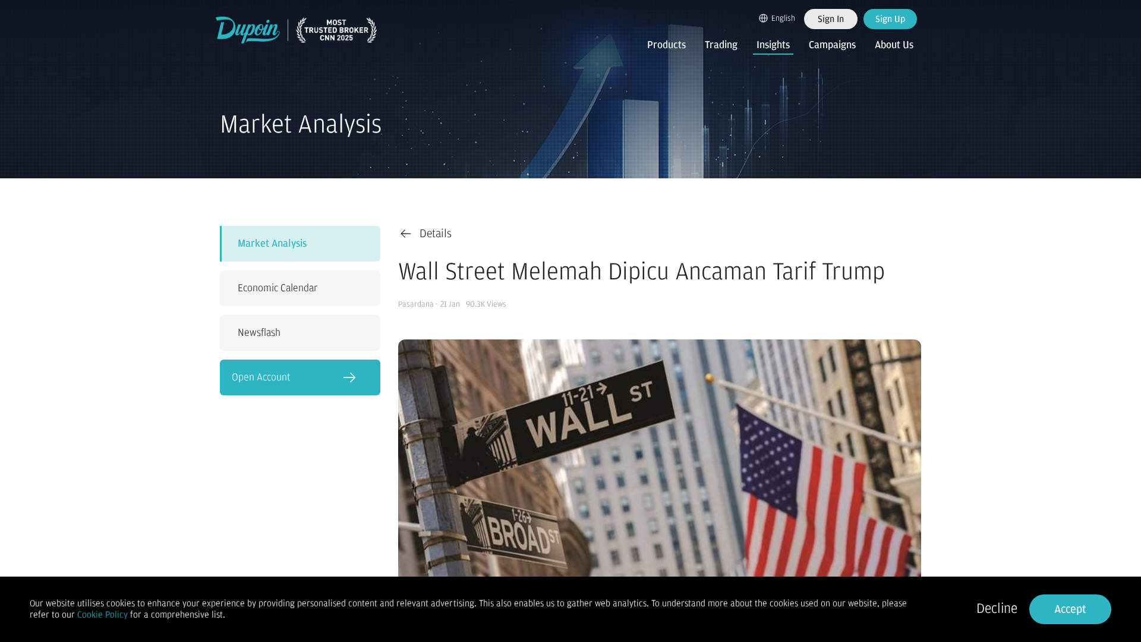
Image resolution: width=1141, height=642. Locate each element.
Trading (721, 45)
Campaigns (832, 45)
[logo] (296, 30)
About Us (894, 45)
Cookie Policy (102, 614)
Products (666, 45)
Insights (773, 45)
